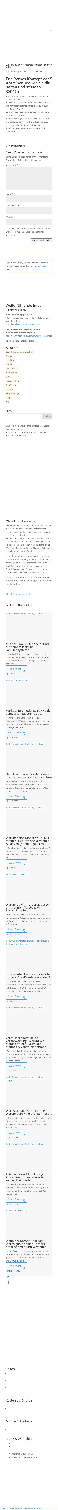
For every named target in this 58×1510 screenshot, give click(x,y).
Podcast (23, 71)
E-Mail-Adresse (13, 205)
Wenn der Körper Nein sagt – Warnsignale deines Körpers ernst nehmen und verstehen (26, 1244)
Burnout (9, 356)
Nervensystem (12, 381)
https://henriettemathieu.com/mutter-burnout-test (29, 336)
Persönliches (11, 385)
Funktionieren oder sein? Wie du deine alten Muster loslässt (28, 711)
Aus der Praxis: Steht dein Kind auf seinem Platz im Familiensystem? (27, 647)
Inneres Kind (11, 372)
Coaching (10, 360)
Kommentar (12, 165)
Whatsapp (42, 266)
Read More (14, 669)
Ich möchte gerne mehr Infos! (19, 594)
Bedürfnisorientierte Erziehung (20, 352)
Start (10, 1377)
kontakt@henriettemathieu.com (25, 324)
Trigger (9, 397)
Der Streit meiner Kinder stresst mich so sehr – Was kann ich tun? (29, 775)
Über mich (12, 1380)
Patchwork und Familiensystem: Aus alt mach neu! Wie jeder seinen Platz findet (28, 1177)
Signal (15, 269)
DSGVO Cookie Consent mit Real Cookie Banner (21, 1508)
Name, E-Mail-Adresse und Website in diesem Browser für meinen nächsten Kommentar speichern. (28, 231)
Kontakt (11, 1373)
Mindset (9, 377)
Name (9, 194)
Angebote (12, 1391)
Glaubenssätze (12, 368)
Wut (7, 401)
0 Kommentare (35, 71)
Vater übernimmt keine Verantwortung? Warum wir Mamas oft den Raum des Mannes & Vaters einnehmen (26, 1042)
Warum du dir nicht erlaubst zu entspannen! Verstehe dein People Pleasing (27, 907)
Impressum (41, 1491)
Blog (10, 1387)
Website (9, 217)
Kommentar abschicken (41, 240)
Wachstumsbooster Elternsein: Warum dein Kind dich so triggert (29, 1112)
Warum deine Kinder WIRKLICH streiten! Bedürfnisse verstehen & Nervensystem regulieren (28, 841)
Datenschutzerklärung (29, 1494)
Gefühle (9, 364)
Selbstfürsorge (12, 393)
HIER (8, 318)
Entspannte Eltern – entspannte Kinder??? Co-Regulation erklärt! (28, 975)
